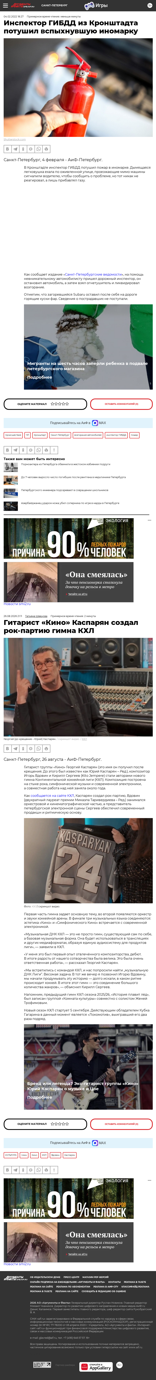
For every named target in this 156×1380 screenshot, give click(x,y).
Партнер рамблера (65, 1365)
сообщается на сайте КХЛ (52, 796)
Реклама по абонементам (73, 1286)
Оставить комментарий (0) (121, 404)
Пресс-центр (71, 1277)
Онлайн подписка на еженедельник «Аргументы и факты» (67, 1282)
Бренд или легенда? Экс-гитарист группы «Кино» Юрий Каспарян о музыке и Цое (82, 1086)
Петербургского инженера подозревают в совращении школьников (64, 490)
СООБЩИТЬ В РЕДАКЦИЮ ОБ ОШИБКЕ (104, 1291)
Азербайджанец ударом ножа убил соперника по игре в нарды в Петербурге (70, 503)
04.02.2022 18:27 (14, 16)
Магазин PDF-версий (95, 1277)
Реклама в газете (135, 1282)
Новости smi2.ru (17, 604)
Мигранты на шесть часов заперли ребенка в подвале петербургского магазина (87, 366)
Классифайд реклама (135, 1286)
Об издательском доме (45, 1277)
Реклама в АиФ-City (105, 1286)
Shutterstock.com (15, 139)
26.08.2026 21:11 (13, 616)
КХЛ (84, 739)
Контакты (114, 1282)
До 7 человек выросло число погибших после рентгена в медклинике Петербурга (73, 477)
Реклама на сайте (41, 1286)
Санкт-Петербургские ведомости (93, 274)
